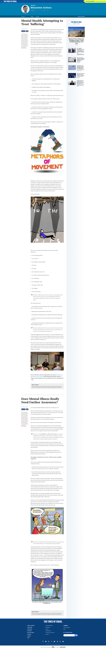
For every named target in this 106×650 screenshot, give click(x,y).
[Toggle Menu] (1, 1)
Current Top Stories (76, 23)
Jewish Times (29, 627)
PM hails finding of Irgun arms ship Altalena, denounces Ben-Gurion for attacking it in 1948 (80, 82)
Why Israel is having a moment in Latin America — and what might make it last (81, 75)
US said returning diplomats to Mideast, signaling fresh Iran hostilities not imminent (81, 59)
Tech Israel (29, 630)
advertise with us (48, 630)
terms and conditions (49, 625)
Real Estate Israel (30, 632)
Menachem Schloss (41, 7)
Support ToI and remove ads (100, 1)
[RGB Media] (54, 647)
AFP (77, 70)
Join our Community (90, 1)
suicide (58, 434)
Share (24, 31)
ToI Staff (76, 44)
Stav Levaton (82, 54)
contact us (47, 634)
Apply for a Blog (81, 16)
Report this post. (24, 426)
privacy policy (48, 627)
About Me (37, 16)
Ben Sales (78, 77)
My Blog (32, 16)
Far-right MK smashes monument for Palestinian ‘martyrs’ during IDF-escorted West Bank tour (80, 50)
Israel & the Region (31, 625)
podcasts (29, 636)
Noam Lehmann (79, 85)
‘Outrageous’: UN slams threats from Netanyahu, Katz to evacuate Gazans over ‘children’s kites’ (81, 67)
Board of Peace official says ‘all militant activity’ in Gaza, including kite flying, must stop (76, 41)
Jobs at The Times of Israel (50, 632)
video (28, 637)
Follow (32, 10)
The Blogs (33, 5)
